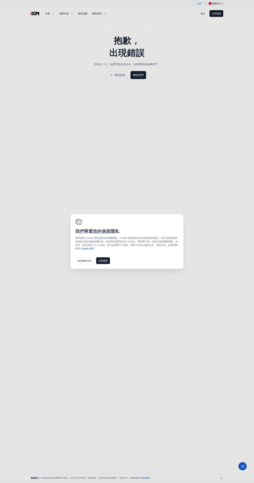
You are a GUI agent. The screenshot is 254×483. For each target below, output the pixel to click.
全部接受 (103, 260)
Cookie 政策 (87, 248)
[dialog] (127, 241)
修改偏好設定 (84, 260)
